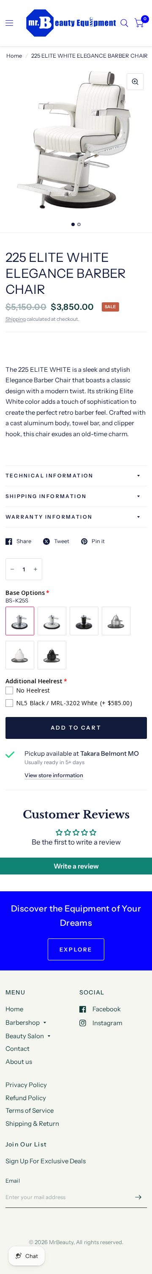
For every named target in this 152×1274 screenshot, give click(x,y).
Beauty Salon (24, 1036)
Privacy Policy (26, 1085)
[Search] (124, 23)
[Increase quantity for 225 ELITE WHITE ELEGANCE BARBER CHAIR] (35, 569)
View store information (53, 775)
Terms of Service (29, 1110)
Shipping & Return (32, 1123)
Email (12, 1180)
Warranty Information (49, 517)
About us (18, 1062)
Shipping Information (46, 496)
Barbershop (22, 1022)
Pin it (98, 541)
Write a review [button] (76, 866)
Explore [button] (76, 949)
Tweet (61, 541)
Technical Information (49, 475)
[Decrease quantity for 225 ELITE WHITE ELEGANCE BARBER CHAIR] (12, 569)
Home (14, 55)
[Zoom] (135, 81)
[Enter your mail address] (138, 1197)
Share (23, 541)
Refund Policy (25, 1098)
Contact (17, 1049)
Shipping (15, 319)
